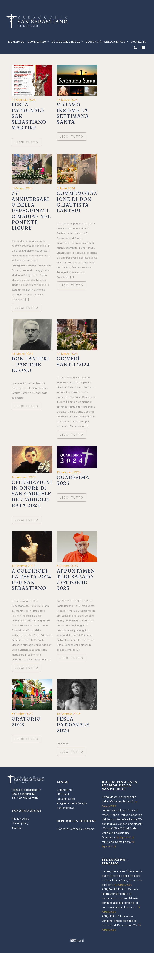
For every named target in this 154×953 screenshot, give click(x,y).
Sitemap (17, 827)
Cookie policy (20, 823)
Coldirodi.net (64, 789)
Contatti (138, 41)
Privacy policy (20, 818)
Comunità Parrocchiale (106, 41)
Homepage (16, 41)
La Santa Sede (66, 798)
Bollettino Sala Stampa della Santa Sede (119, 785)
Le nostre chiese (66, 41)
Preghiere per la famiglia (72, 803)
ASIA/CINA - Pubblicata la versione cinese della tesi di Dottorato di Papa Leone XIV (119, 921)
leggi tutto (26, 142)
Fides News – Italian (115, 861)
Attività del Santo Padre (116, 841)
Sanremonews (65, 807)
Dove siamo (37, 41)
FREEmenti (63, 794)
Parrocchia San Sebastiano (37, 21)
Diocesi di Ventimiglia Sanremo (75, 828)
